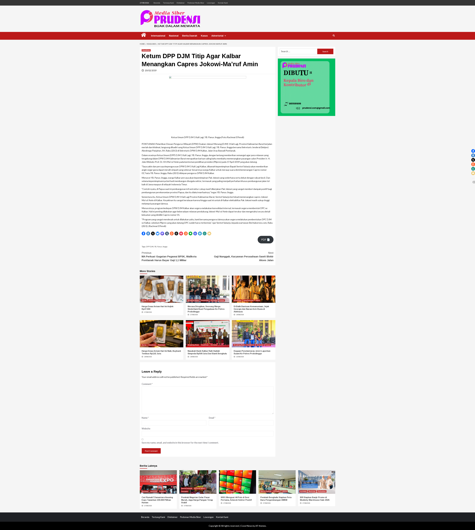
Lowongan (211, 3)
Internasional (158, 36)
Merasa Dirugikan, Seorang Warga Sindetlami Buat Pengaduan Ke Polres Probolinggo (206, 309)
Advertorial (217, 36)
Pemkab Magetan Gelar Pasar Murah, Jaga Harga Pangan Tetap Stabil (197, 500)
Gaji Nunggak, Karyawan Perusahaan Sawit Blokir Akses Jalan (243, 256)
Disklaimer (181, 3)
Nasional (173, 36)
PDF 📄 (265, 239)
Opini (258, 300)
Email (212, 417)
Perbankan (322, 491)
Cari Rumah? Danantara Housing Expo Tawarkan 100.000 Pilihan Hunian (157, 500)
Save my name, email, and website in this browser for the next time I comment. (180, 442)
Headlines (146, 50)
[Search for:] (298, 51)
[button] (143, 233)
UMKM (284, 491)
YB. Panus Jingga (160, 247)
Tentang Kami (168, 3)
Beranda (157, 3)
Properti (162, 491)
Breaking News (193, 300)
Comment (147, 384)
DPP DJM (150, 247)
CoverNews (246, 525)
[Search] (333, 35)
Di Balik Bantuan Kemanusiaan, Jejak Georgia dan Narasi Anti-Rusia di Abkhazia (251, 309)
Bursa (144, 300)
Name (145, 417)
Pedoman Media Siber (195, 3)
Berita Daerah (189, 36)
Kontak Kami (223, 3)
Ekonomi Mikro (199, 488)
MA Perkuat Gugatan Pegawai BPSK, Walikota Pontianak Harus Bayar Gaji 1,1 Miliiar (169, 256)
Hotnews (214, 300)
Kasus (204, 36)
